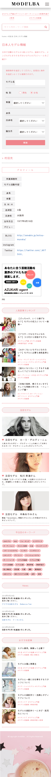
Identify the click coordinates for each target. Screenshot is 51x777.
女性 (36, 92)
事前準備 (30, 565)
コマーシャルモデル (38, 359)
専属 (8, 102)
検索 (25, 142)
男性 (24, 92)
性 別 (8, 92)
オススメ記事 (22, 546)
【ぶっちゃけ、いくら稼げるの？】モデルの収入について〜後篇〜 (33, 321)
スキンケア (7, 555)
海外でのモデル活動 (21, 574)
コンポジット (34, 551)
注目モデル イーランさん (13, 620)
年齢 (31, 343)
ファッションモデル (26, 362)
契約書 (16, 569)
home (4, 36)
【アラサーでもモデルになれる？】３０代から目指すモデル (32, 335)
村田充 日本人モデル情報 (17, 36)
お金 (34, 375)
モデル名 (10, 81)
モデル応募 (20, 565)
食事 (12, 18)
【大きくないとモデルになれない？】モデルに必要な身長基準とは (33, 352)
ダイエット (19, 14)
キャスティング (41, 546)
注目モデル (7, 574)
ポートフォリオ (8, 560)
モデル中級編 (22, 560)
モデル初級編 (36, 18)
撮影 (30, 569)
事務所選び (44, 14)
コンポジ (24, 551)
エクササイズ (24, 394)
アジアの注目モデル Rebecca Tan (17, 604)
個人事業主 (7, 569)
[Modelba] (25, 4)
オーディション (32, 14)
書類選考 (38, 569)
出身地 (9, 120)
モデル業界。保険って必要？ (31, 648)
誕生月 (9, 131)
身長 (8, 113)
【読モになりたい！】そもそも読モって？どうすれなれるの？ (33, 370)
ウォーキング (24, 359)
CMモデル (6, 541)
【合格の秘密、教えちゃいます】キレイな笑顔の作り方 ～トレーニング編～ (33, 386)
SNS (15, 541)
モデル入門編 (8, 14)
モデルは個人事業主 (27, 663)
